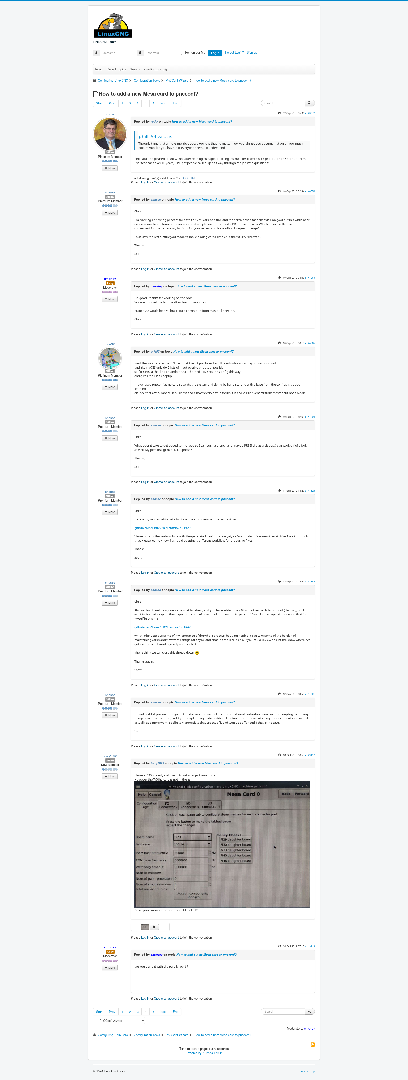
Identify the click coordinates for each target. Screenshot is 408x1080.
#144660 (310, 277)
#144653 (310, 191)
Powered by (194, 1053)
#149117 (310, 755)
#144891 (310, 694)
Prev (112, 103)
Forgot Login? (235, 52)
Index (99, 69)
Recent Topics (116, 69)
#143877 (310, 113)
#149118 (310, 946)
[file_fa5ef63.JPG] (222, 844)
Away (110, 283)
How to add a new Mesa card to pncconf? (202, 121)
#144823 (310, 490)
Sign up (252, 52)
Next (163, 103)
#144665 (310, 343)
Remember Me (195, 52)
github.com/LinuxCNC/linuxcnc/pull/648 (162, 627)
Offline (110, 152)
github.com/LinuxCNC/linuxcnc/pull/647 (162, 528)
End (175, 103)
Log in (215, 52)
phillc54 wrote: (156, 136)
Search (135, 69)
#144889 (310, 581)
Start (99, 103)
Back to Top (306, 1071)
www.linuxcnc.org (155, 69)
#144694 (310, 417)
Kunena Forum (213, 1053)
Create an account (166, 182)
